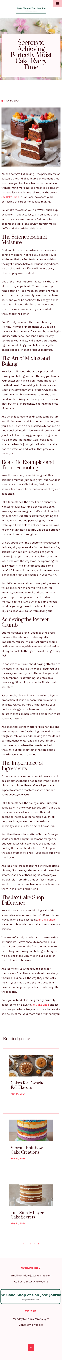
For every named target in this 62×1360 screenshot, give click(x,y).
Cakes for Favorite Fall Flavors (27, 1085)
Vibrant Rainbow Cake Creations (27, 1150)
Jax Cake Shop (10, 197)
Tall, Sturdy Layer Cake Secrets (27, 1215)
